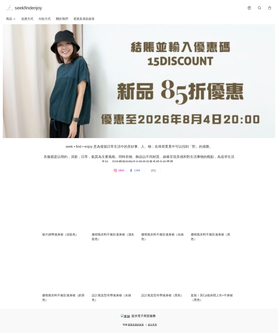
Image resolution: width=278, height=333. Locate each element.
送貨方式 (27, 18)
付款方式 (45, 18)
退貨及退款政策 (84, 18)
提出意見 (152, 324)
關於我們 (62, 18)
